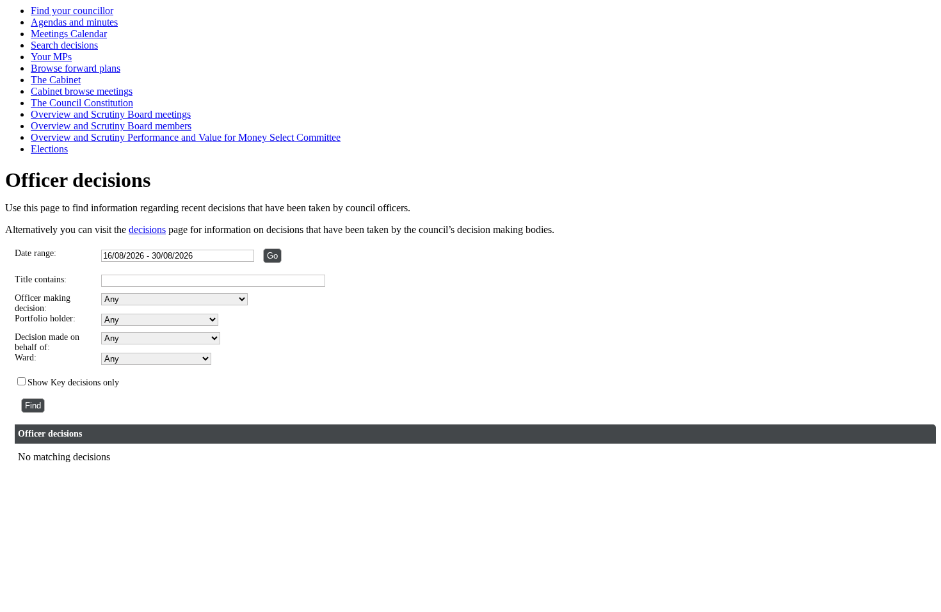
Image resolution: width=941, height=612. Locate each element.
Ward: (25, 357)
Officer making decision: (42, 303)
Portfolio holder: (45, 318)
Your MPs (51, 56)
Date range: (35, 253)
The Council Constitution (82, 102)
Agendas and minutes (74, 22)
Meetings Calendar (69, 33)
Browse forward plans (75, 68)
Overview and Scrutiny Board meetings (111, 114)
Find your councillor (72, 10)
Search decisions (64, 45)
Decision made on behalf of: (47, 342)
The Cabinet (56, 79)
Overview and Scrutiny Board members (111, 125)
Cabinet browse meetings (82, 91)
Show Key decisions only (73, 382)
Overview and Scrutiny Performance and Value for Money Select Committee (186, 137)
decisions (147, 229)
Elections (49, 148)
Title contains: (41, 279)
